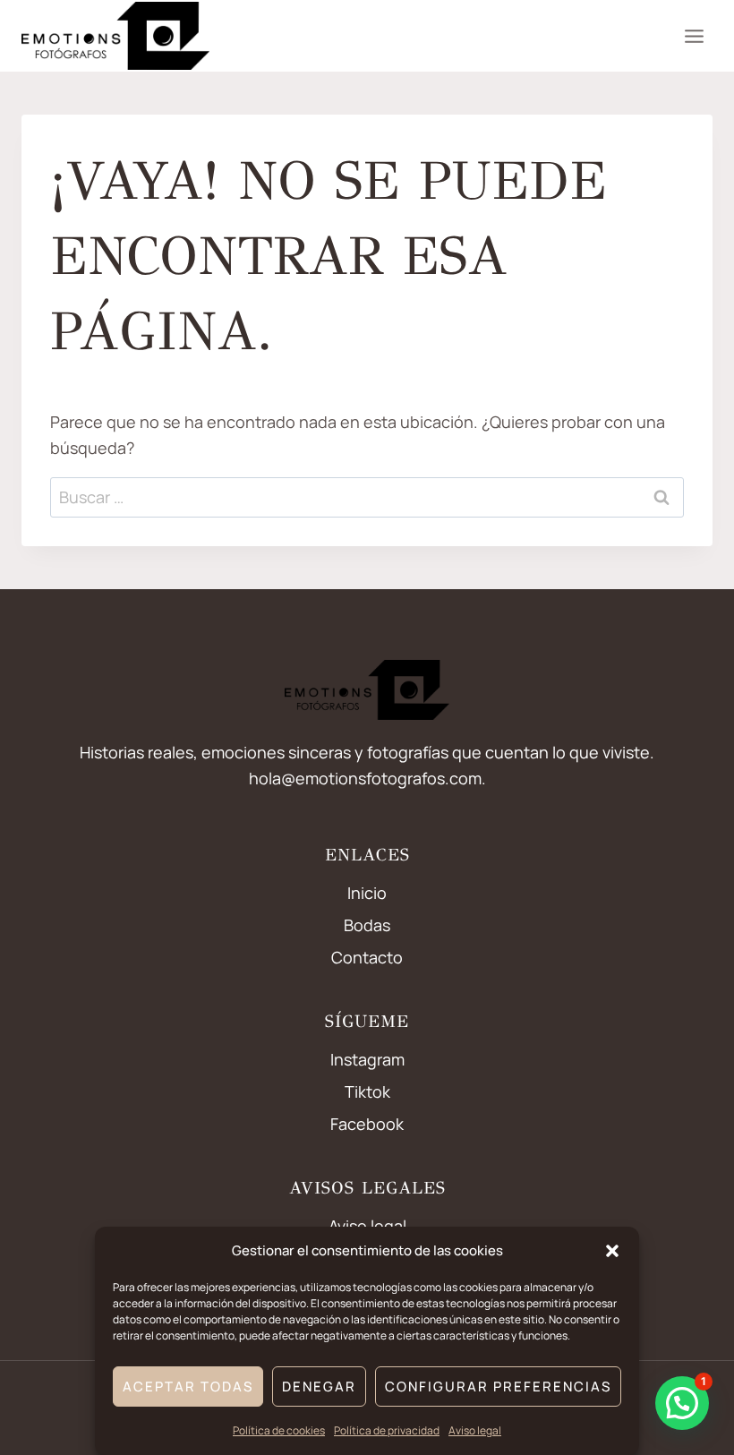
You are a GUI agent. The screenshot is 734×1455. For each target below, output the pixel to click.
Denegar (319, 1386)
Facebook (367, 1123)
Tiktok (367, 1091)
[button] (612, 1251)
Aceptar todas (188, 1386)
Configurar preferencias (498, 1386)
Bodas (367, 925)
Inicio (367, 892)
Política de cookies (279, 1430)
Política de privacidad (387, 1430)
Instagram (367, 1059)
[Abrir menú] (694, 36)
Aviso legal (474, 1430)
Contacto (367, 957)
